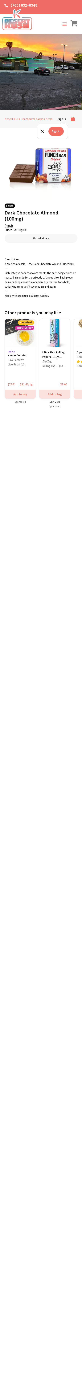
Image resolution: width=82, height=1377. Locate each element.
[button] (64, 24)
